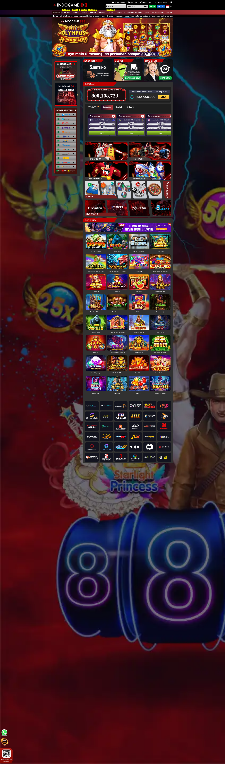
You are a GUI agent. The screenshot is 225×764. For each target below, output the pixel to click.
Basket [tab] (119, 107)
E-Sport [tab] (130, 107)
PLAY (102, 133)
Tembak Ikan (149, 12)
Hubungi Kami (147, 2)
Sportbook (66, 12)
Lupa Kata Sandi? (161, 2)
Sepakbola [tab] (107, 107)
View (163, 95)
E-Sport (76, 12)
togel (119, 12)
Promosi (168, 12)
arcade (102, 12)
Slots (84, 12)
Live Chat (133, 2)
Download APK (120, 2)
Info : (55, 16)
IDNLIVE (93, 12)
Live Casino (129, 12)
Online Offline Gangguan (66, 170)
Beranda (56, 12)
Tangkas (138, 12)
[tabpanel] (129, 125)
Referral (159, 12)
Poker (110, 12)
